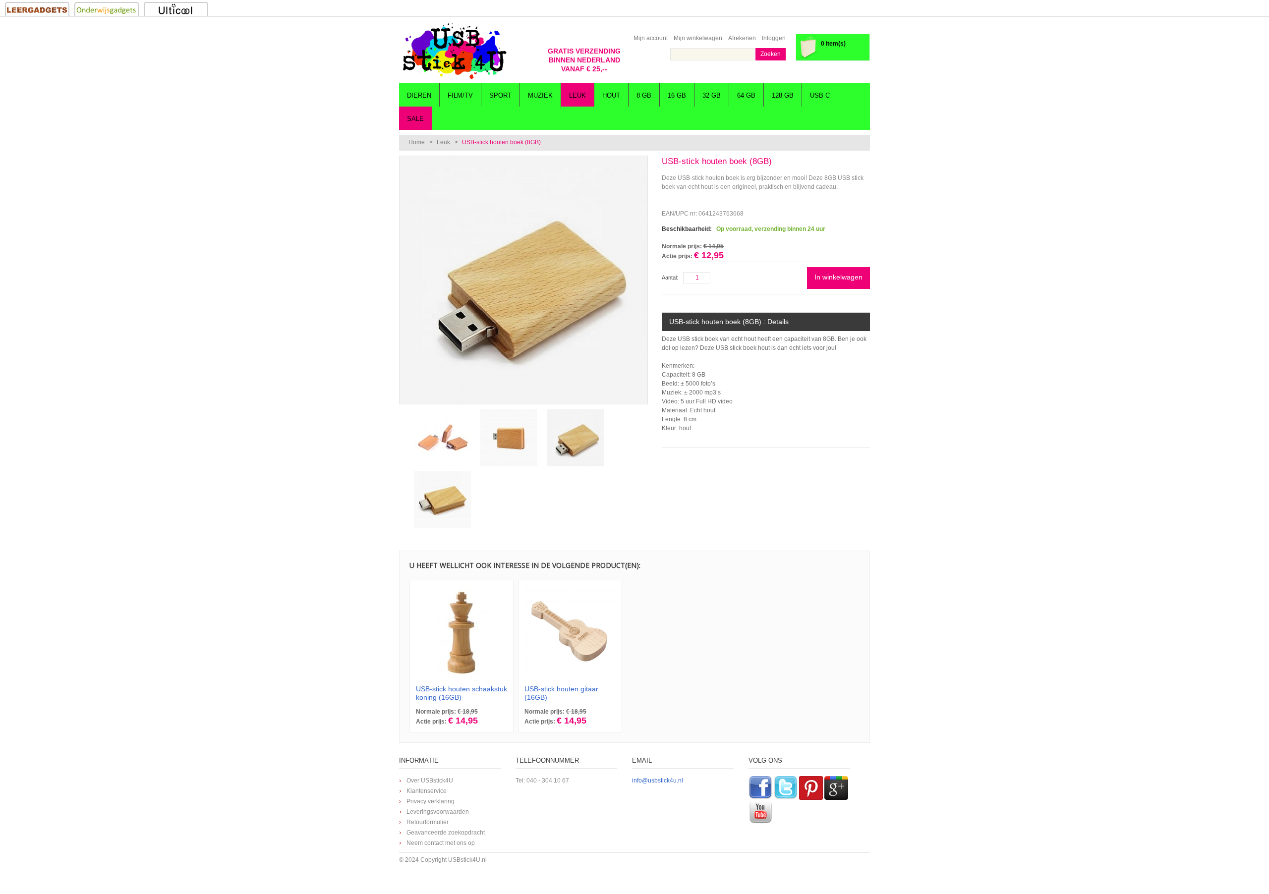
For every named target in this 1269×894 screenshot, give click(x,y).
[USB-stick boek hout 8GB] (523, 160)
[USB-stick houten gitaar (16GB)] (570, 631)
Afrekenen (742, 38)
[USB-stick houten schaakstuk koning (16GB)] (461, 631)
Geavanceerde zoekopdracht (445, 832)
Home (416, 142)
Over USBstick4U (429, 780)
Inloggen (774, 38)
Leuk (443, 142)
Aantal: (670, 277)
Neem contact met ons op (440, 842)
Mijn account (651, 38)
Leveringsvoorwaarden (437, 811)
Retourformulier (427, 822)
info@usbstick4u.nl (657, 780)
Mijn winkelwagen (698, 38)
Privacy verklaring (430, 801)
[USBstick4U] (453, 51)
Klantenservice (426, 790)
